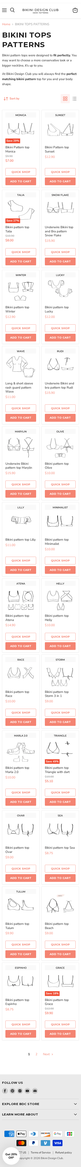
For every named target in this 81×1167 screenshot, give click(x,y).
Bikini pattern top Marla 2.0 (17, 770)
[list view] (74, 98)
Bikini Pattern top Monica (17, 149)
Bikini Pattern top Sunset (57, 149)
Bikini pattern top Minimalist (57, 542)
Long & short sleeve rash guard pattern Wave (19, 387)
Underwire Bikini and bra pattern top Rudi (59, 385)
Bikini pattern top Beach (57, 926)
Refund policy (63, 1152)
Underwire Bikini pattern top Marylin (18, 466)
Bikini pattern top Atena (17, 618)
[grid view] (65, 98)
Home (6, 24)
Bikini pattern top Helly (57, 618)
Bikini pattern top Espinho (17, 1002)
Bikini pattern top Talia (17, 229)
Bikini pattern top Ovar (17, 850)
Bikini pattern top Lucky (57, 309)
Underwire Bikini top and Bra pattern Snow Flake (59, 231)
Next (46, 1054)
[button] (11, 1156)
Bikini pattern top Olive (57, 466)
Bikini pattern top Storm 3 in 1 (57, 694)
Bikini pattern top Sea (60, 848)
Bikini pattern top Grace (57, 1002)
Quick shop (20, 172)
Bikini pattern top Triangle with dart (57, 770)
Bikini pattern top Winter (17, 309)
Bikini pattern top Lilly (20, 540)
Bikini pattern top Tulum (17, 926)
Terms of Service (41, 1152)
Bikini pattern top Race (17, 694)
